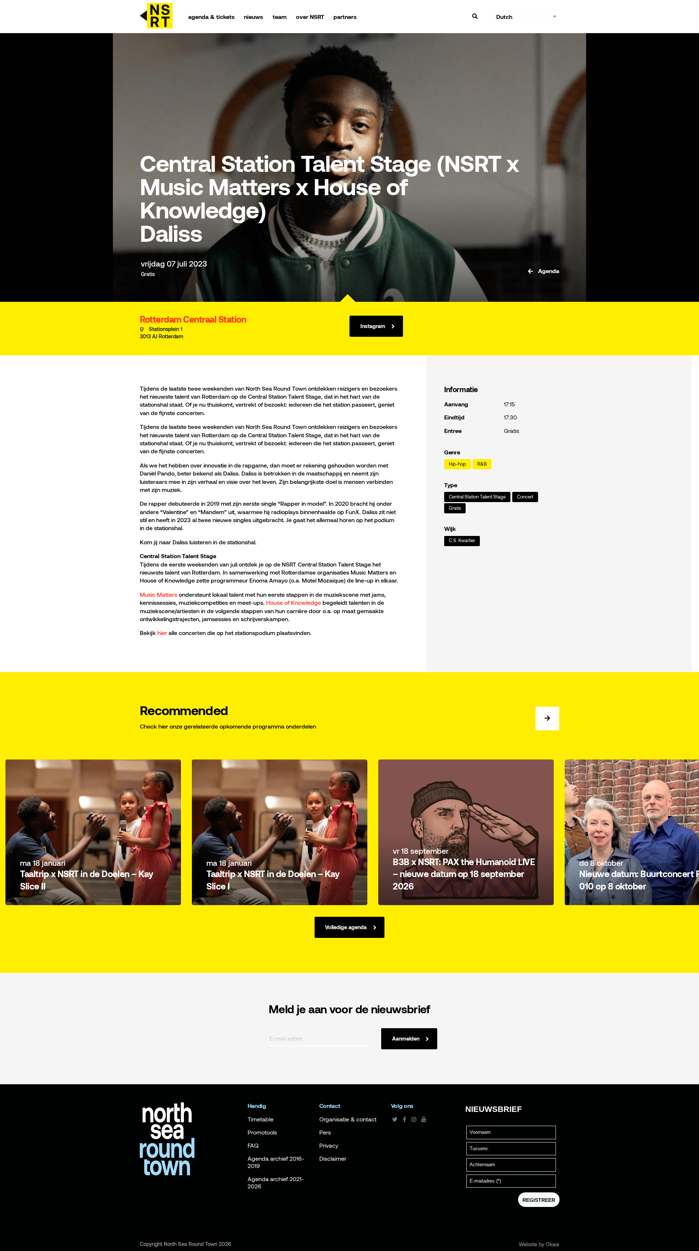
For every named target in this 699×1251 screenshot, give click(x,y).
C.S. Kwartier (462, 540)
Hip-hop (457, 464)
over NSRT (310, 16)
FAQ (253, 1145)
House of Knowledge (293, 602)
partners (345, 16)
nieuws (253, 16)
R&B (482, 464)
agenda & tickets (211, 16)
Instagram (372, 326)
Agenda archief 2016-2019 (276, 1162)
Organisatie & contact (347, 1119)
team (280, 16)
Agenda (548, 271)
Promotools (262, 1132)
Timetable (260, 1119)
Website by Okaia (539, 1244)
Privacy (328, 1145)
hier (162, 632)
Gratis (455, 508)
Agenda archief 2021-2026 (276, 1182)
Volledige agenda (346, 927)
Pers (325, 1132)
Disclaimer (332, 1158)
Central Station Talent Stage (477, 497)
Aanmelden (405, 1038)
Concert (525, 497)
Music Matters (158, 594)
